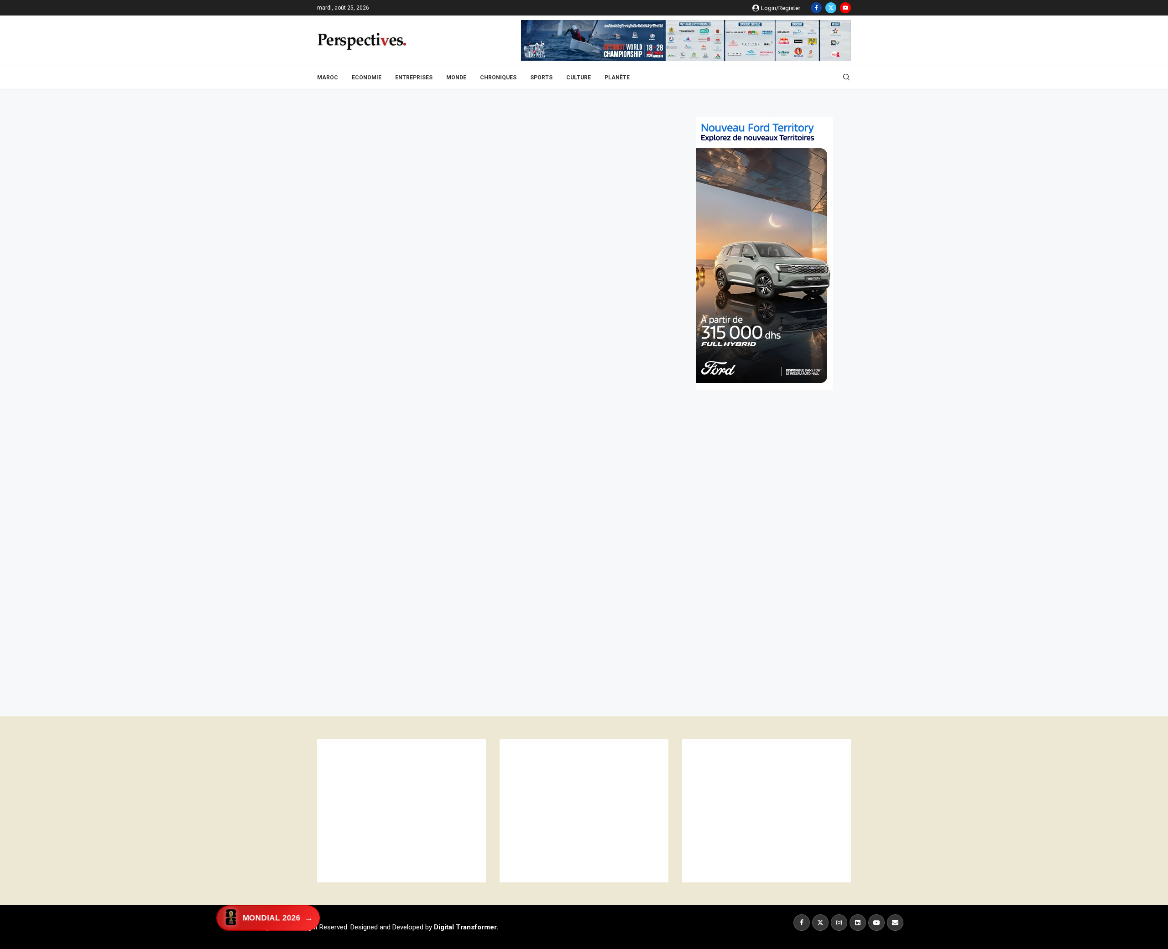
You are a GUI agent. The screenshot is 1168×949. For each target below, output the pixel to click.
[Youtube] (845, 7)
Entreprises (414, 77)
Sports (541, 77)
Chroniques (498, 77)
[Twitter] (830, 7)
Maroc (327, 77)
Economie (366, 77)
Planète (617, 77)
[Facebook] (816, 7)
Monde (456, 77)
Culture (578, 77)
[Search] (846, 77)
